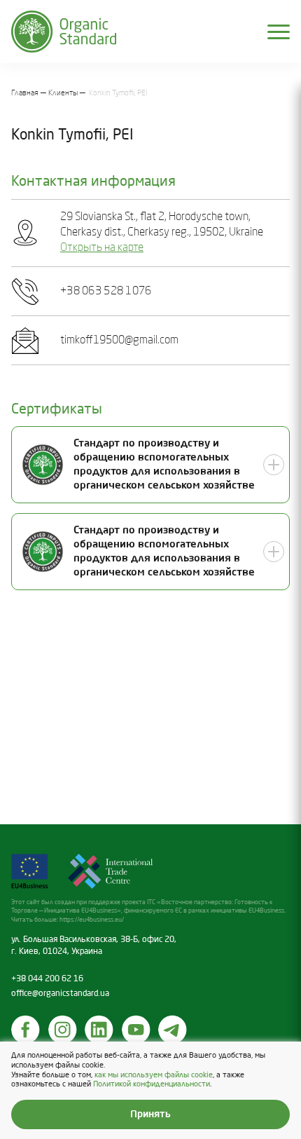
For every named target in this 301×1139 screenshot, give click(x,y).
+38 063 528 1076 (105, 291)
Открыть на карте (102, 248)
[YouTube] (136, 1029)
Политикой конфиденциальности (151, 1084)
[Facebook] (26, 1029)
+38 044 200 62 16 (47, 979)
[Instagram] (63, 1029)
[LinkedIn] (99, 1029)
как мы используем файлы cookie (153, 1075)
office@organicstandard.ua (60, 994)
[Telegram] (173, 1029)
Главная (24, 93)
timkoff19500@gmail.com (119, 340)
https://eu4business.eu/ (91, 920)
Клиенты (63, 93)
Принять (150, 1114)
